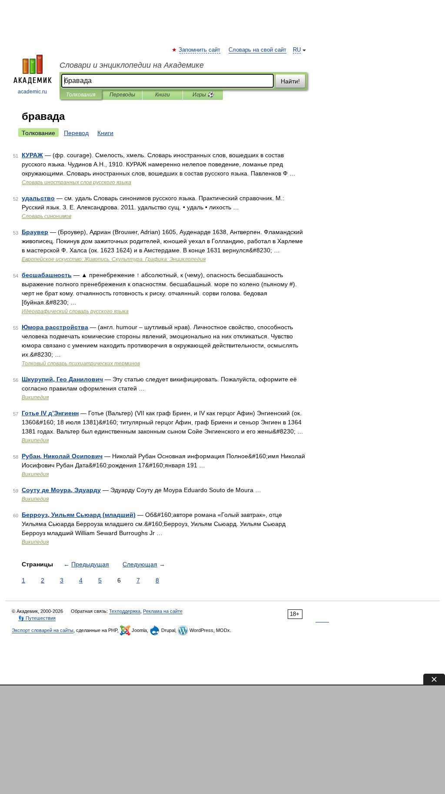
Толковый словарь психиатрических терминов (81, 364)
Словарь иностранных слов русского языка (76, 182)
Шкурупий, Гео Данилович (62, 379)
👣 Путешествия (37, 618)
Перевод (76, 132)
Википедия (35, 397)
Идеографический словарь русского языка (75, 311)
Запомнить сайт (199, 50)
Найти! (290, 81)
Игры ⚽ (203, 95)
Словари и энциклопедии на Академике (132, 65)
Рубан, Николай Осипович (62, 456)
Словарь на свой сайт (257, 50)
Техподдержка (124, 611)
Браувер (35, 231)
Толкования (80, 95)
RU (297, 50)
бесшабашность (47, 274)
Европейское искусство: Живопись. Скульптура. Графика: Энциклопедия (114, 259)
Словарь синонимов (46, 216)
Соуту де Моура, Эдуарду (61, 489)
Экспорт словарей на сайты (42, 630)
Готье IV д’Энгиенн (50, 413)
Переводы (122, 95)
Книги (162, 95)
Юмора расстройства (55, 327)
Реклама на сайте (163, 611)
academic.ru (32, 92)
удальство (38, 198)
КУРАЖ (32, 155)
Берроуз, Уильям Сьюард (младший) (79, 514)
